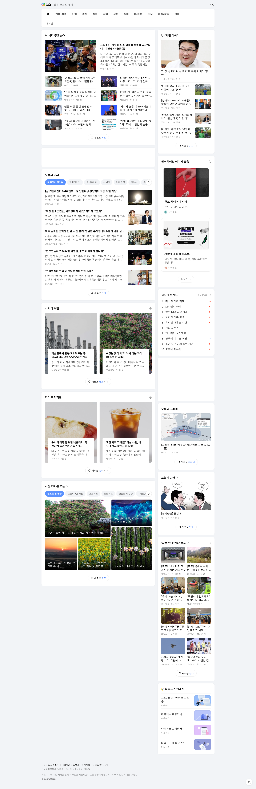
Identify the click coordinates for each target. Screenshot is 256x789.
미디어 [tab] (134, 182)
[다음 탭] (149, 182)
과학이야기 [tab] (74, 182)
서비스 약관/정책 (100, 765)
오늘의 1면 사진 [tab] (75, 493)
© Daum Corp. (48, 779)
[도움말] (150, 308)
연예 (55, 4)
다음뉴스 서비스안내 (51, 765)
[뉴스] (48, 4)
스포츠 (63, 4)
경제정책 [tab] (120, 182)
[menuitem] (48, 14)
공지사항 (86, 765)
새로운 (100, 137)
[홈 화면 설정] (249, 782)
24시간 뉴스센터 (71, 765)
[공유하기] (212, 4)
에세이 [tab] (106, 182)
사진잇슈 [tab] (143, 493)
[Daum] (43, 4)
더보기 (184, 279)
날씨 (70, 4)
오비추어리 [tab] (91, 182)
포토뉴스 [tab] (93, 493)
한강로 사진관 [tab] (126, 493)
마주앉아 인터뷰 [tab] (55, 182)
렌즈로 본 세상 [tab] (54, 493)
